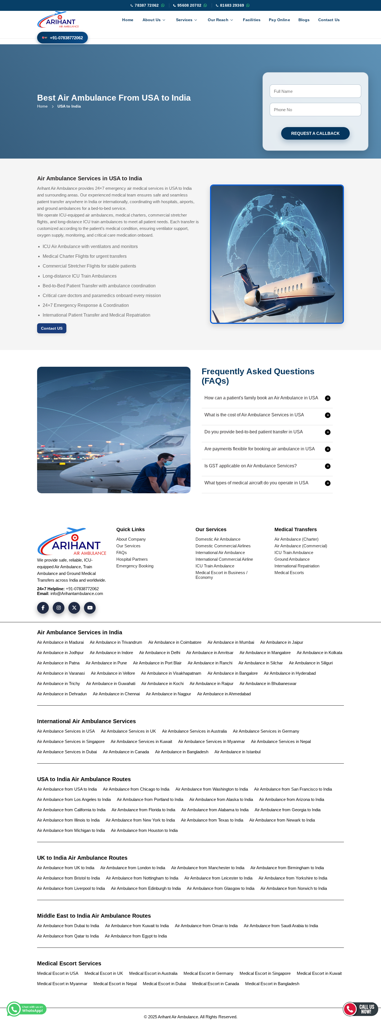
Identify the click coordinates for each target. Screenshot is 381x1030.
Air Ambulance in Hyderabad (290, 673)
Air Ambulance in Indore (111, 652)
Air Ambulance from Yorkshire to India (293, 878)
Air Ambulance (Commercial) (300, 545)
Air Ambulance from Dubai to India (68, 925)
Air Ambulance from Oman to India (206, 925)
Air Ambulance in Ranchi (210, 662)
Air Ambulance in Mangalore (265, 652)
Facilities (252, 20)
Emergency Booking (134, 565)
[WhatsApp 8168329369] (248, 5)
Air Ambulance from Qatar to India (68, 936)
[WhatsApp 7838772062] (162, 5)
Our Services (128, 545)
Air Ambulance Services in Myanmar (211, 741)
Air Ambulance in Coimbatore (174, 642)
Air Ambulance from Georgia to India (287, 809)
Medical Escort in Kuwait (319, 973)
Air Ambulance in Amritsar (209, 652)
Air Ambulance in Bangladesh (181, 751)
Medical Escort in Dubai (164, 983)
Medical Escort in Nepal (115, 983)
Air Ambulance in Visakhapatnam (171, 673)
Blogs (304, 20)
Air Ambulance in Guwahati (110, 683)
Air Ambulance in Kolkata (319, 652)
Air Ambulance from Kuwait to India (137, 925)
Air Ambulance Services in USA (66, 731)
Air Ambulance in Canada (126, 751)
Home (127, 20)
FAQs (121, 552)
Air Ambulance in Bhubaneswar (268, 683)
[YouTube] (90, 608)
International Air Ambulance (220, 552)
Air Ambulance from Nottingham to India (142, 878)
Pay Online (279, 20)
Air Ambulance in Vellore (113, 673)
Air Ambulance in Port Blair (157, 662)
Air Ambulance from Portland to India (150, 799)
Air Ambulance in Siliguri (311, 662)
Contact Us (329, 20)
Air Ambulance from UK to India (65, 867)
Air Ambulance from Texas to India (212, 820)
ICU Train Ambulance (215, 565)
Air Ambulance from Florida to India (143, 809)
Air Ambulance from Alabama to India (215, 809)
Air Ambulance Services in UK (128, 731)
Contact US (51, 328)
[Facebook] (43, 608)
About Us (152, 20)
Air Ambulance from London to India (132, 867)
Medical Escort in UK (104, 973)
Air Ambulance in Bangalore (233, 673)
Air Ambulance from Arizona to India (291, 799)
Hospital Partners (132, 559)
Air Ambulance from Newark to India (282, 820)
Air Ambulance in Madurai (60, 642)
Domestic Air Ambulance (218, 539)
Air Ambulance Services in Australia (194, 731)
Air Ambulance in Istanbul (237, 751)
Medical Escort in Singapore (265, 973)
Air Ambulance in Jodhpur (60, 652)
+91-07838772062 (66, 37)
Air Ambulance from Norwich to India (294, 888)
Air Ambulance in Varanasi (61, 673)
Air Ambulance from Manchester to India (207, 867)
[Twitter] (74, 608)
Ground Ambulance (292, 559)
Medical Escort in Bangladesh (272, 983)
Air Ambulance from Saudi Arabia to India (281, 925)
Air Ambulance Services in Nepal (281, 741)
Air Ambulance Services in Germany (266, 731)
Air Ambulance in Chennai (116, 693)
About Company (131, 539)
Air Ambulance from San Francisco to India (293, 789)
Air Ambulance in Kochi (162, 683)
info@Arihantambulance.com (76, 593)
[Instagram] (58, 608)
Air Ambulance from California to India (71, 809)
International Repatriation (296, 565)
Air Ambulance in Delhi (159, 652)
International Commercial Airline (224, 559)
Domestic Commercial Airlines (223, 545)
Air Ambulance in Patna (58, 662)
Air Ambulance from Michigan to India (71, 830)
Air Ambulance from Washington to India (211, 789)
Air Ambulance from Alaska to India (221, 799)
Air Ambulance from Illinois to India (68, 820)
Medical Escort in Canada (215, 983)
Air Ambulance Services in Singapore (71, 741)
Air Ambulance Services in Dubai (67, 751)
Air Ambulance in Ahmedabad (224, 693)
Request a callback (315, 133)
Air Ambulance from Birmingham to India (287, 867)
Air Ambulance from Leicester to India (218, 878)
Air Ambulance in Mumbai (231, 642)
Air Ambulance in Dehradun (62, 693)
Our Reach (218, 20)
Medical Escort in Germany (208, 973)
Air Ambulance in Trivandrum (116, 642)
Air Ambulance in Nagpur (168, 693)
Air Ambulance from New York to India (140, 820)
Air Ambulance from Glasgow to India (220, 888)
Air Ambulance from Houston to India (144, 830)
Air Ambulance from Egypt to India (136, 936)
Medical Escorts (289, 572)
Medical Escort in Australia (153, 973)
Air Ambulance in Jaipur (281, 642)
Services (184, 20)
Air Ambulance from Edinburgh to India (146, 888)
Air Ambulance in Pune (106, 662)
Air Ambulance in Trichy (58, 683)
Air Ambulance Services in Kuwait (141, 741)
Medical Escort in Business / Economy (221, 575)
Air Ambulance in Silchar (260, 662)
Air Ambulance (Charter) (296, 539)
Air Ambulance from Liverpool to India (71, 888)
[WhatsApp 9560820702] (205, 5)
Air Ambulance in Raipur (211, 683)
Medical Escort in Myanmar (62, 983)
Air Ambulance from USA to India (67, 789)
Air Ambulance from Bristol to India (68, 878)
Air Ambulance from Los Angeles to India (74, 799)
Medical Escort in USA (57, 973)
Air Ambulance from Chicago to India (136, 789)
